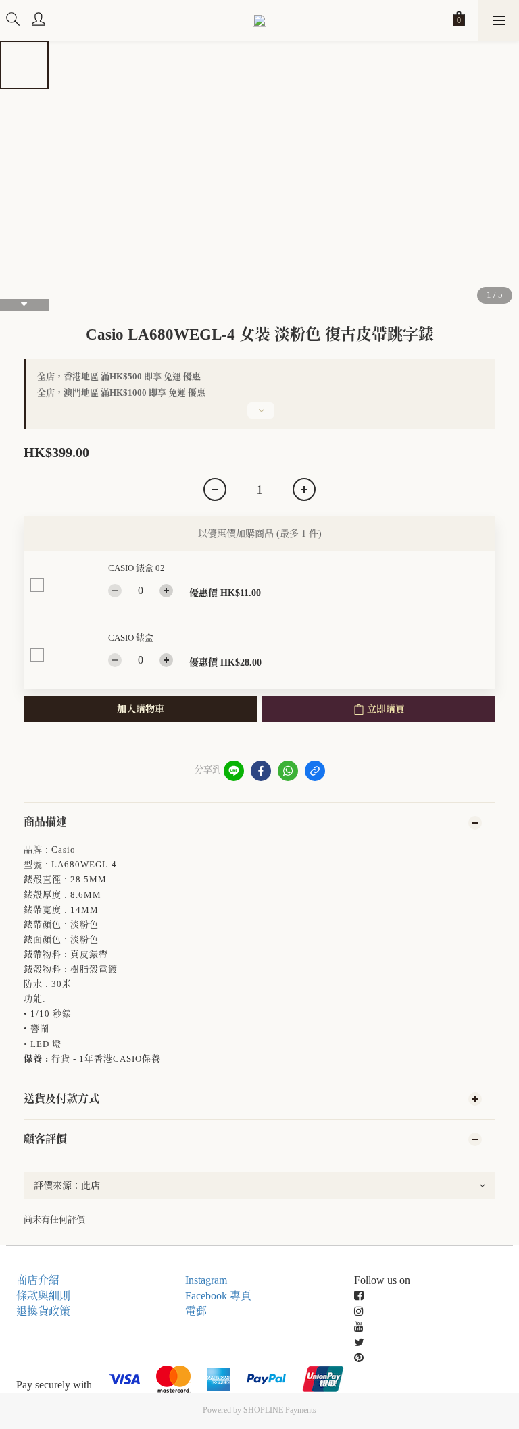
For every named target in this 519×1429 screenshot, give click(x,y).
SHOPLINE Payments (279, 1410)
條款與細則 (43, 1295)
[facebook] (261, 771)
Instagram (206, 1280)
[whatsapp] (288, 771)
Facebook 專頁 (218, 1295)
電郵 (196, 1311)
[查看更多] (259, 415)
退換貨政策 (43, 1311)
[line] (234, 771)
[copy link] (315, 771)
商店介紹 (37, 1280)
